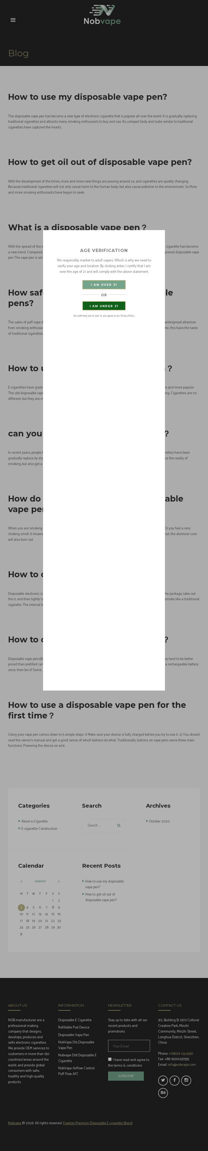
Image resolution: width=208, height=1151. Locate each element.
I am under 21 (104, 306)
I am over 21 (104, 285)
